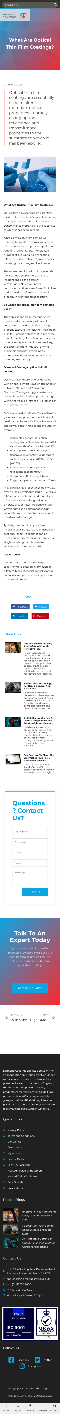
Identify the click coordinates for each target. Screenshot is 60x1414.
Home (6, 1410)
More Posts (13, 634)
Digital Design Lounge (40, 1396)
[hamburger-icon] (49, 15)
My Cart (18, 1410)
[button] (20, 606)
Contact (54, 1410)
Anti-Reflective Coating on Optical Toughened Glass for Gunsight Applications (39, 721)
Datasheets (42, 1410)
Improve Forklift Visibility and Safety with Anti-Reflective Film (38, 646)
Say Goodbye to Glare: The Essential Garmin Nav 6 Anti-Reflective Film (39, 758)
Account (30, 1410)
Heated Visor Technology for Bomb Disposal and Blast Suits (38, 686)
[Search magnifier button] (55, 4)
